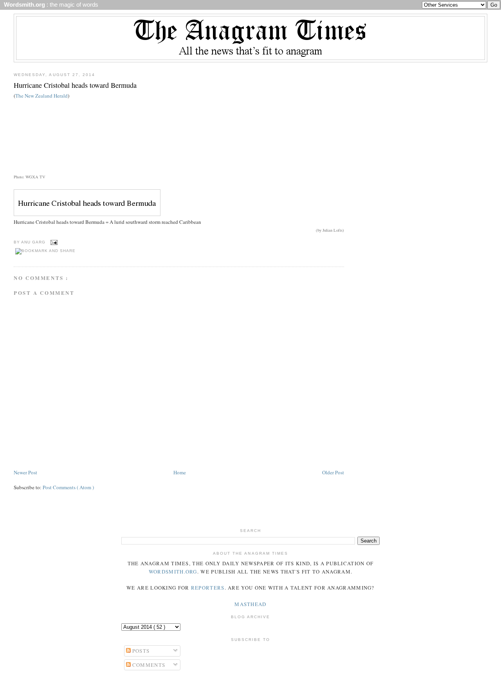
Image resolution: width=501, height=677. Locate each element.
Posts (140, 650)
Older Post (333, 472)
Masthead (250, 604)
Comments (148, 664)
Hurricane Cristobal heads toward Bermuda (75, 85)
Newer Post (25, 472)
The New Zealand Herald (41, 95)
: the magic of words (49, 5)
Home (179, 472)
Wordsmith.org (173, 571)
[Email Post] (53, 242)
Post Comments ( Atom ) (68, 487)
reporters (208, 587)
